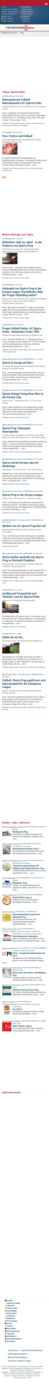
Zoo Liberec (18, 1009)
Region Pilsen (7, 16)
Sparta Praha (26, 123)
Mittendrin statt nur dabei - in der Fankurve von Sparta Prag (22, 244)
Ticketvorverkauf (15, 123)
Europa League (24, 278)
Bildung (15, 829)
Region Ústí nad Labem (10, 9)
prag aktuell (17, 359)
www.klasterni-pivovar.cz (31, 844)
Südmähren (26, 19)
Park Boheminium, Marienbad (25, 936)
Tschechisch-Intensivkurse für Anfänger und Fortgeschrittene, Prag (28, 867)
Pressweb (21, 1376)
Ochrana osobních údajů (19, 1360)
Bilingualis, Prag (20, 883)
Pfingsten (24, 126)
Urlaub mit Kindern (23, 931)
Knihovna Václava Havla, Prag (26, 990)
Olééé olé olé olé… (13, 637)
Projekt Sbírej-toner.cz (22, 897)
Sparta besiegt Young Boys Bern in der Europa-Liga (23, 395)
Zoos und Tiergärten (24, 1004)
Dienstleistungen (13, 1303)
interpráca (36, 1372)
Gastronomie (26, 846)
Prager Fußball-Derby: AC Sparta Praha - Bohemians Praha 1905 (21, 330)
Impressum (13, 1350)
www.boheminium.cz (26, 929)
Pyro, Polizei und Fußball (17, 136)
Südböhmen (26, 16)
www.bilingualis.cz (24, 878)
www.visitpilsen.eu (24, 948)
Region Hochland (8, 19)
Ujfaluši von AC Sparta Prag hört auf (24, 526)
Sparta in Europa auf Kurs (17, 362)
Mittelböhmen (27, 7)
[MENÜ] (46, 2)
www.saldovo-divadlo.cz (30, 1021)
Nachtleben (11, 1329)
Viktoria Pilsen (24, 168)
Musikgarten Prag (20, 831)
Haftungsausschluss (17, 1353)
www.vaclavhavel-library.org (34, 985)
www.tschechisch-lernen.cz (33, 860)
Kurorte (33, 934)
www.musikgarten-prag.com (35, 827)
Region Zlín (26, 21)
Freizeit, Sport (12, 1308)
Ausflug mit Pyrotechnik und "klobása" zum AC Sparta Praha (20, 595)
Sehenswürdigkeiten (9, 931)
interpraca (28, 1374)
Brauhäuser (17, 846)
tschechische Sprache (26, 667)
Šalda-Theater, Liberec (22, 1026)
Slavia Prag (13, 707)
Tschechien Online (23, 520)
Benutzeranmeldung (17, 1357)
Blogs (22, 33)
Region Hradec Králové (10, 11)
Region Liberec (27, 9)
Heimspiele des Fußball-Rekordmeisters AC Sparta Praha (21, 101)
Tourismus (26, 934)
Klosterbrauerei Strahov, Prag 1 (26, 848)
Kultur (39, 934)
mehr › (24, 120)
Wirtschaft (10, 1341)
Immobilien (10, 1318)
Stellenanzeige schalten (9, 33)
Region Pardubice (27, 11)
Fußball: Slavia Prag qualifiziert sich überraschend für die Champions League (24, 684)
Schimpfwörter (40, 667)
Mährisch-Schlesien (9, 14)
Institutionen (25, 951)
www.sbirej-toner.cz (25, 895)
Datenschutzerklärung (31, 1350)
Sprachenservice (18, 863)
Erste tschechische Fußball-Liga (20, 350)
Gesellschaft (38, 895)
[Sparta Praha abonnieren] (3, 177)
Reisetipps (22, 627)
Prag (4, 7)
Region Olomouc (8, 21)
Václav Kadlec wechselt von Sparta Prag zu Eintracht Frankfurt (23, 558)
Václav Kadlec (14, 581)
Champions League (34, 707)
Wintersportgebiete (14, 1339)
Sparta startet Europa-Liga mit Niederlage (20, 464)
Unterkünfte (11, 1336)
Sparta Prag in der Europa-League (22, 495)
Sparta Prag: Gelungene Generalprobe (16, 429)
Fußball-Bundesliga (36, 581)
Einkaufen (10, 1306)
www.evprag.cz (21, 912)
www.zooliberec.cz (24, 1002)
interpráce (5, 1372)
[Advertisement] (24, 63)
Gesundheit (10, 1316)
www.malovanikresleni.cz (31, 968)
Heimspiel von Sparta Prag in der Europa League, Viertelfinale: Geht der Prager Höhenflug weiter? (22, 292)
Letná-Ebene (35, 123)
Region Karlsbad (28, 14)
